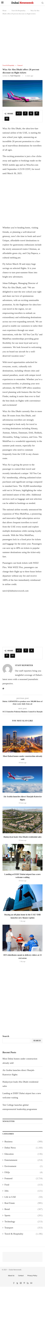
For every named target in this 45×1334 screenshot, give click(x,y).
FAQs (23, 1172)
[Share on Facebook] (25, 113)
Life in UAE (23, 1197)
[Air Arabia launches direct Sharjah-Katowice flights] (22, 779)
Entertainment (23, 1160)
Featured (23, 1178)
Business (23, 1141)
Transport (23, 1227)
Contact (21, 1276)
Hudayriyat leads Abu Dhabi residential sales (23, 837)
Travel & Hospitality (19, 10)
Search (5, 1036)
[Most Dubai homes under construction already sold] (22, 739)
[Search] (42, 3)
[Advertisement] (22, 41)
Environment (23, 1166)
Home (4, 10)
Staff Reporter (15, 76)
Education (23, 1154)
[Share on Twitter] (31, 113)
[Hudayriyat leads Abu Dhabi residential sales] (22, 820)
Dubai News (23, 1147)
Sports (23, 1215)
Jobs (23, 1191)
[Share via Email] (6, 119)
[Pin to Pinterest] (36, 113)
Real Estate (23, 1203)
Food (23, 1184)
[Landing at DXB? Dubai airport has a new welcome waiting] (22, 857)
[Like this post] (19, 113)
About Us (11, 1276)
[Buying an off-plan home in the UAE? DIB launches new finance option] (22, 897)
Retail (23, 1209)
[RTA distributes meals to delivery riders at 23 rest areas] (22, 938)
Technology (23, 1221)
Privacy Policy (32, 1276)
